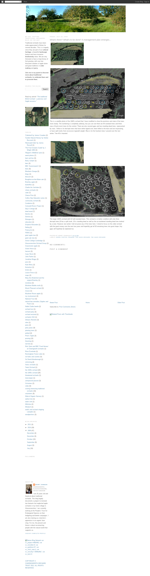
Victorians (28, 383)
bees (26, 169)
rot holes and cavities (32, 357)
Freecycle (28, 230)
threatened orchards (32, 375)
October (30, 439)
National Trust (30, 299)
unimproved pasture (32, 381)
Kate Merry (29, 265)
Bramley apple (30, 182)
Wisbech (28, 407)
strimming (28, 362)
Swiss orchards (30, 365)
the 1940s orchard (98, 237)
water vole (28, 401)
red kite (27, 344)
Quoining (28, 341)
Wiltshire (28, 404)
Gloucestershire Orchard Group (35, 243)
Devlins (27, 214)
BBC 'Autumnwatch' (32, 166)
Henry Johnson (41, 484)
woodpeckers (29, 414)
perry (27, 325)
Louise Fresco (30, 272)
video (27, 386)
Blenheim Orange (31, 171)
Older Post (121, 302)
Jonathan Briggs (30, 259)
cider (26, 193)
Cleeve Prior (29, 195)
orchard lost (29, 309)
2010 (29, 427)
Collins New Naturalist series (35, 198)
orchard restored (30, 314)
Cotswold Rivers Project (33, 206)
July (28, 448)
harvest (27, 251)
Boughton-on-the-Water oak (34, 179)
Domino (27, 217)
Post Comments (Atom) (67, 307)
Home (88, 302)
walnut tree (29, 399)
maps (27, 275)
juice (26, 262)
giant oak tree (29, 238)
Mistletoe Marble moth (32, 285)
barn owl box (29, 158)
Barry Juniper (29, 161)
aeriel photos (61, 237)
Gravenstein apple (31, 246)
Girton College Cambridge (34, 241)
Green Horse (29, 248)
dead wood (28, 211)
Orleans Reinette (31, 320)
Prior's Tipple (29, 336)
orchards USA (30, 317)
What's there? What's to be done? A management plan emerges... (80, 40)
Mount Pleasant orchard (33, 288)
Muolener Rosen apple (32, 293)
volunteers (28, 393)
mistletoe (28, 283)
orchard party (29, 312)
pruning (71, 237)
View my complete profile (35, 533)
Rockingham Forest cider (33, 354)
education (28, 222)
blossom (28, 177)
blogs (27, 174)
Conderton (28, 203)
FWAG (27, 233)
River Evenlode (30, 351)
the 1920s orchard (82, 237)
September (31, 442)
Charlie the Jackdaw (32, 187)
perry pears (29, 328)
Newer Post (54, 302)
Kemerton (28, 267)
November (30, 436)
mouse (27, 291)
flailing (27, 227)
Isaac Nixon (29, 254)
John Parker (29, 256)
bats (26, 163)
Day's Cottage (30, 209)
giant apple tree (30, 235)
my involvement (30, 296)
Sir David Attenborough (33, 359)
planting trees (29, 330)
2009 (29, 430)
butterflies (28, 185)
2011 (29, 424)
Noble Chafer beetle (32, 306)
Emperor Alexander (31, 224)
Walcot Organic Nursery (33, 396)
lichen (27, 270)
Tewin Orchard (30, 367)
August (29, 445)
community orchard (31, 201)
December (30, 433)
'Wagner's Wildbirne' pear (33, 153)
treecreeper (29, 378)
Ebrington (28, 219)
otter (26, 322)
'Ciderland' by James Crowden (35, 135)
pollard (27, 333)
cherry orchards (30, 190)
